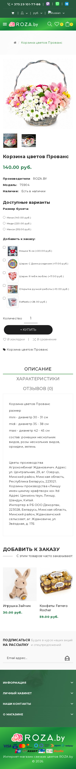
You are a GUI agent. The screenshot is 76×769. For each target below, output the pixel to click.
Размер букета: (16, 209)
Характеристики (38, 378)
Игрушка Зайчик (17, 606)
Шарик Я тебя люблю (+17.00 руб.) (41, 276)
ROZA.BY (40, 178)
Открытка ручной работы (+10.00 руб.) (44, 289)
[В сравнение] (20, 597)
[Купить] (10, 597)
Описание (37, 369)
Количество (12, 318)
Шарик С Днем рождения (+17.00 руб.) (43, 263)
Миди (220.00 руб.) (19, 223)
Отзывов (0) (38, 388)
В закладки (16, 339)
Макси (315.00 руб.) (19, 229)
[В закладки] (30, 597)
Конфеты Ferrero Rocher (54, 608)
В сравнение (47, 339)
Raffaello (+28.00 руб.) (33, 301)
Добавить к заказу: (19, 239)
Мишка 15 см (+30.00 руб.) (35, 250)
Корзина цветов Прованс (42, 42)
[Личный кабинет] (24, 13)
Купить (29, 330)
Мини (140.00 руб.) (19, 217)
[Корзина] (13, 13)
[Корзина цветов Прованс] (10, 140)
